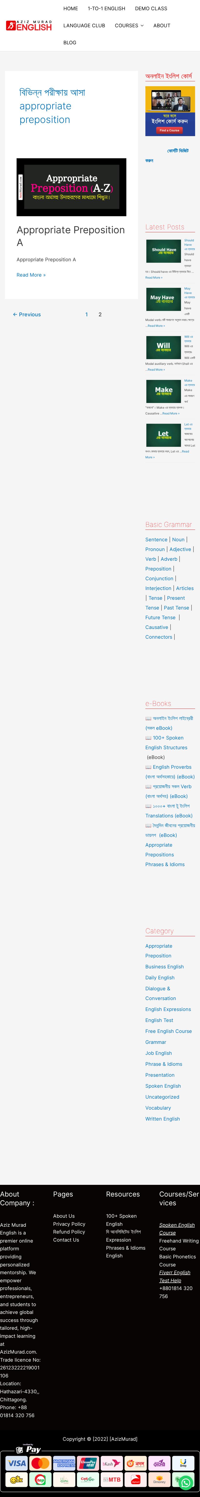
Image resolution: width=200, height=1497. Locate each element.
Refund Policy (69, 1232)
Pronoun (155, 549)
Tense (155, 598)
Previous (27, 314)
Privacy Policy (69, 1224)
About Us (64, 1216)
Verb (150, 559)
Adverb (169, 559)
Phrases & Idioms (165, 864)
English (114, 1256)
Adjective (180, 549)
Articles (185, 588)
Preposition (159, 569)
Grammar (155, 1042)
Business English (164, 967)
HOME (70, 8)
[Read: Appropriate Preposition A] (71, 187)
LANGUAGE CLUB (84, 25)
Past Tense (176, 608)
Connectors (158, 637)
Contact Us (66, 1240)
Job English (158, 1053)
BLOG (69, 43)
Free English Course (168, 1031)
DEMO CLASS (151, 8)
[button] (186, 1483)
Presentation (160, 1075)
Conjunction (159, 578)
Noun (178, 540)
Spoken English (163, 1086)
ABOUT (161, 25)
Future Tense (160, 617)
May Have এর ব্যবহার (189, 293)
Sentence (156, 540)
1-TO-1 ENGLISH (106, 8)
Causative (156, 627)
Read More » (31, 274)
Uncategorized (162, 1097)
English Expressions (168, 1009)
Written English (162, 1119)
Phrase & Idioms (163, 1064)
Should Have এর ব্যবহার (189, 244)
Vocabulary (158, 1108)
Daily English (160, 978)
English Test (159, 1020)
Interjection (158, 588)
